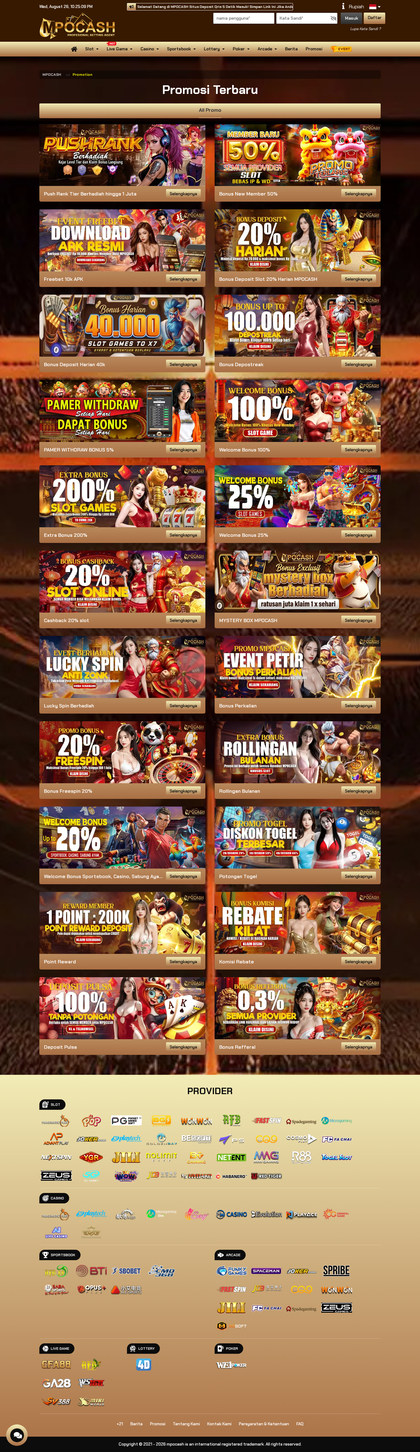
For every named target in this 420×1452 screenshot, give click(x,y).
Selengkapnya (183, 193)
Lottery (212, 49)
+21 (120, 1424)
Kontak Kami (219, 1424)
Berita (291, 49)
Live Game (117, 49)
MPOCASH (51, 74)
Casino (147, 49)
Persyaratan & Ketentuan (264, 1424)
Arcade (265, 49)
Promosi (314, 49)
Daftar (375, 17)
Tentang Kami (186, 1424)
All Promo (210, 110)
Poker (239, 49)
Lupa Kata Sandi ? (365, 28)
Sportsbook (179, 49)
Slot (89, 49)
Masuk (351, 18)
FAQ (299, 1424)
